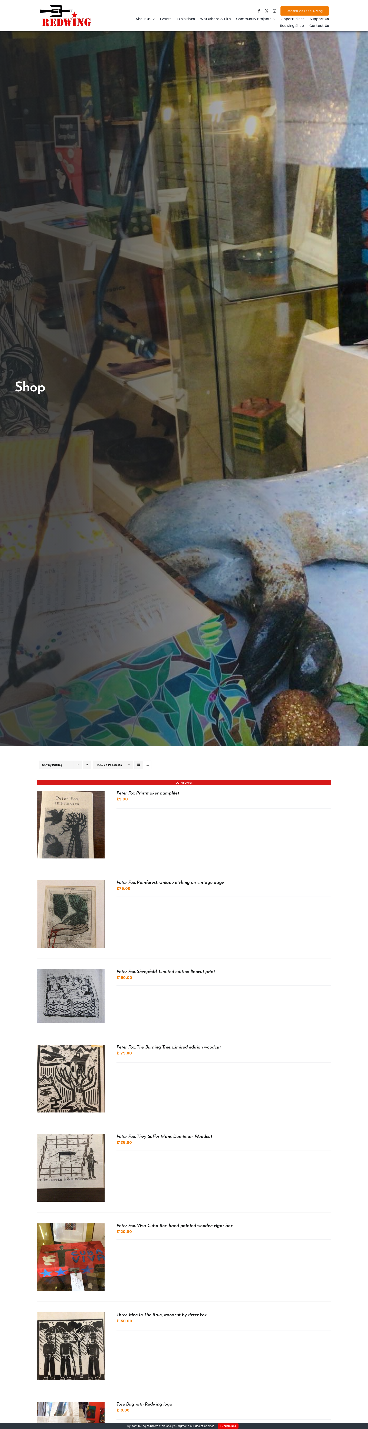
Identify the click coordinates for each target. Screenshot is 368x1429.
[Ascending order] (87, 765)
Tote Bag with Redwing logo (144, 1404)
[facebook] (259, 11)
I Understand (228, 1426)
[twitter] (266, 11)
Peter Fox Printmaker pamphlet (147, 793)
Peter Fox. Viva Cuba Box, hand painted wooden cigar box (174, 1226)
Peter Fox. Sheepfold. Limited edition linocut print (165, 972)
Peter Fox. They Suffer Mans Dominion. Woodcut (164, 1136)
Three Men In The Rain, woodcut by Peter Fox (161, 1315)
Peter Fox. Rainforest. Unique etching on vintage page (170, 882)
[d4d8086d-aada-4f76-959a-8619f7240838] (65, 6)
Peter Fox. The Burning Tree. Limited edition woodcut (168, 1047)
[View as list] (147, 765)
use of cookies (204, 1426)
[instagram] (274, 11)
